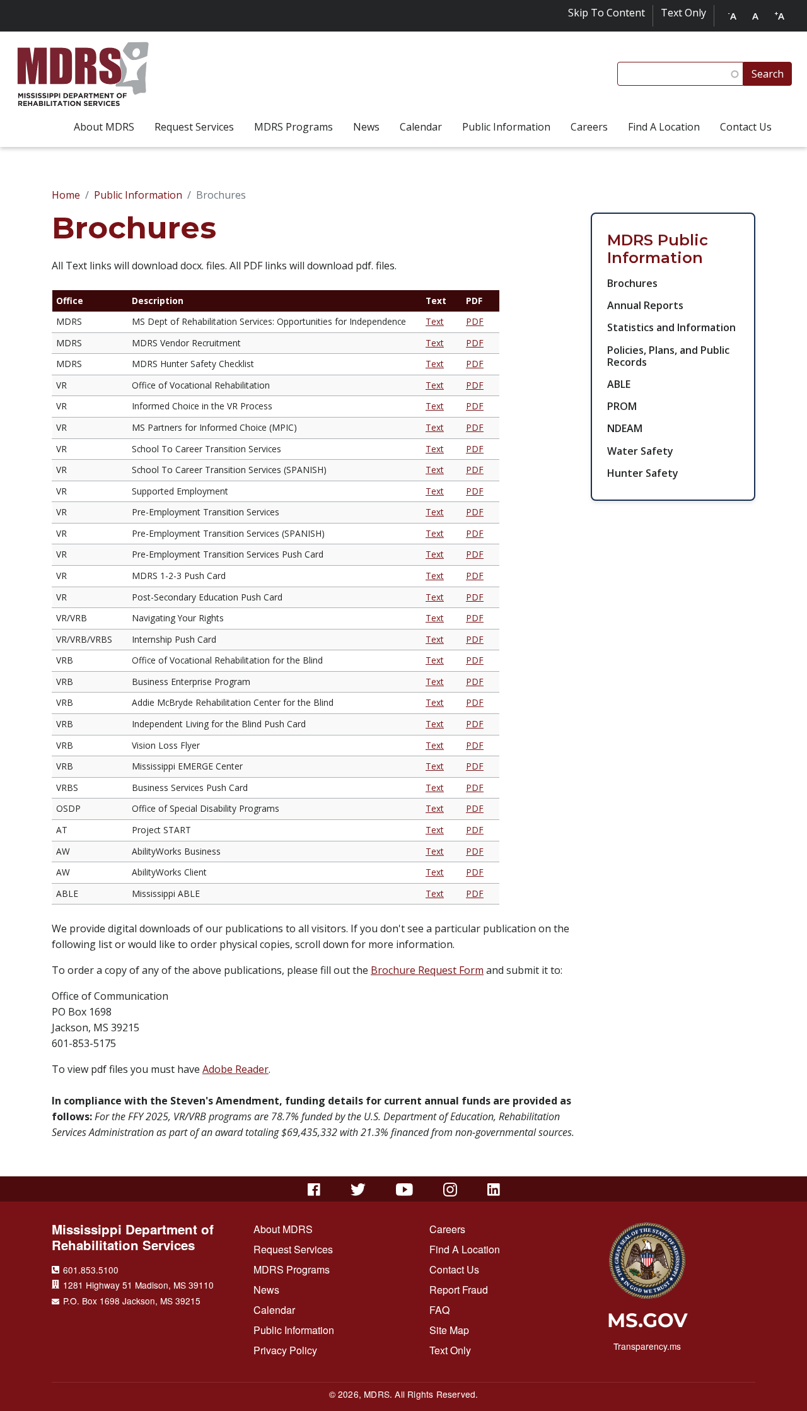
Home (66, 195)
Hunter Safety (642, 473)
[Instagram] (450, 1190)
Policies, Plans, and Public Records (668, 356)
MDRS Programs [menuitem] (293, 127)
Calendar (274, 1310)
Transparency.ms (647, 1346)
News (266, 1289)
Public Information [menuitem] (506, 127)
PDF (475, 321)
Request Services (293, 1249)
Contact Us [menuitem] (746, 127)
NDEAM (624, 428)
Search (768, 74)
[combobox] (680, 74)
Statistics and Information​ (671, 327)
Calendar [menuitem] (421, 127)
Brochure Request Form (427, 970)
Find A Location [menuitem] (664, 127)
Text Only (683, 13)
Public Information (138, 195)
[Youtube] (404, 1189)
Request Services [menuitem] (194, 127)
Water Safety (640, 451)
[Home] (83, 74)
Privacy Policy (285, 1350)
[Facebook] (314, 1189)
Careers (447, 1229)
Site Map (449, 1330)
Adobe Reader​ (235, 1069)
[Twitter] (358, 1189)
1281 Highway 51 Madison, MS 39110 (138, 1285)
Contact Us (454, 1269)
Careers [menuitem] (589, 127)
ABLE (618, 384)
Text (435, 321)
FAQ (439, 1310)
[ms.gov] (647, 1324)
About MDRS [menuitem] (104, 127)
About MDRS (283, 1229)
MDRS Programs (291, 1269)
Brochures (632, 283)
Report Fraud (458, 1289)
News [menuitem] (366, 127)
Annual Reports (645, 305)
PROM (622, 406)
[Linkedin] (493, 1189)
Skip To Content (606, 13)
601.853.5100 (91, 1270)
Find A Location (464, 1249)
